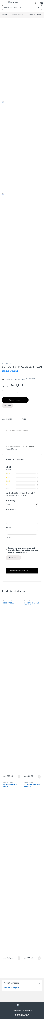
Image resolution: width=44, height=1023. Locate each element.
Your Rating (10, 501)
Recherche (39, 7)
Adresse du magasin (11, 988)
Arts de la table (17, 14)
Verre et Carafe (35, 14)
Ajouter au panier (16, 400)
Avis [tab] (24, 419)
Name (9, 527)
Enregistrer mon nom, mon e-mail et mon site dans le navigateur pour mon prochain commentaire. (23, 550)
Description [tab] (7, 419)
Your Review (10, 510)
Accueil (4, 14)
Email (8, 538)
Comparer (31, 378)
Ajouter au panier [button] (17, 777)
